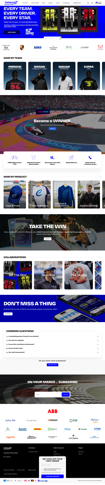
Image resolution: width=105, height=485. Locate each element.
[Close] (64, 458)
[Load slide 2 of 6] (48, 38)
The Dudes (79, 275)
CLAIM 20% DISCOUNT (52, 476)
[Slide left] (96, 58)
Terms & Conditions (57, 387)
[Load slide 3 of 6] (50, 38)
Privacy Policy (70, 387)
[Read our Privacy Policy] (63, 472)
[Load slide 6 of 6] (56, 38)
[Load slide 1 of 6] (46, 38)
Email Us (8, 456)
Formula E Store (84, 480)
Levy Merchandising (97, 480)
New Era (48, 275)
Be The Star (18, 275)
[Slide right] (99, 58)
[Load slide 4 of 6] (52, 38)
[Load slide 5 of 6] (54, 38)
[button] (26, 3)
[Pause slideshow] (59, 38)
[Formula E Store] (7, 449)
